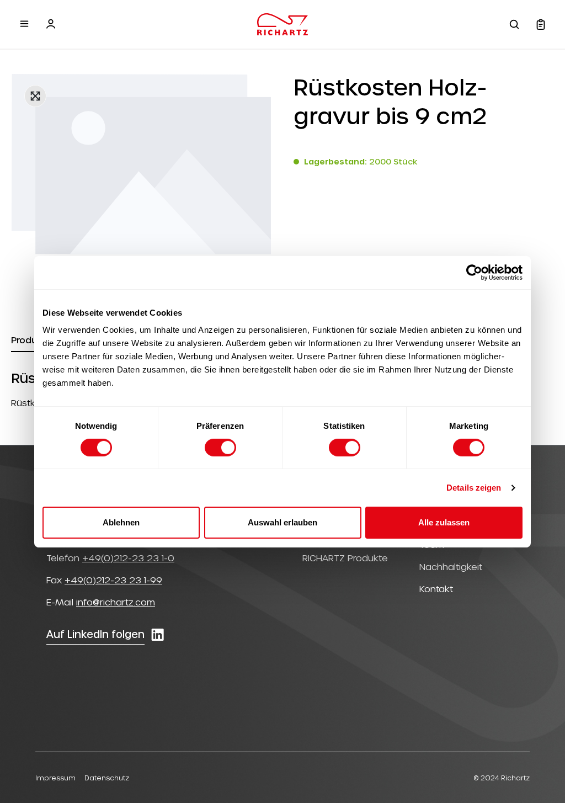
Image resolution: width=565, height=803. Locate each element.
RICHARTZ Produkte (345, 557)
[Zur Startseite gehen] (282, 24)
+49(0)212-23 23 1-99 (113, 580)
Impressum (55, 777)
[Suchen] (514, 24)
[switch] (220, 447)
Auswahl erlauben (282, 522)
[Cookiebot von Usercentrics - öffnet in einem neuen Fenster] (474, 272)
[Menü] (24, 24)
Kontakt (436, 588)
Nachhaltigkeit (450, 566)
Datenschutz (106, 777)
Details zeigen (473, 487)
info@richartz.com (115, 602)
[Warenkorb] (540, 24)
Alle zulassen (444, 522)
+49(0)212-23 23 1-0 (128, 557)
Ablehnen (121, 522)
